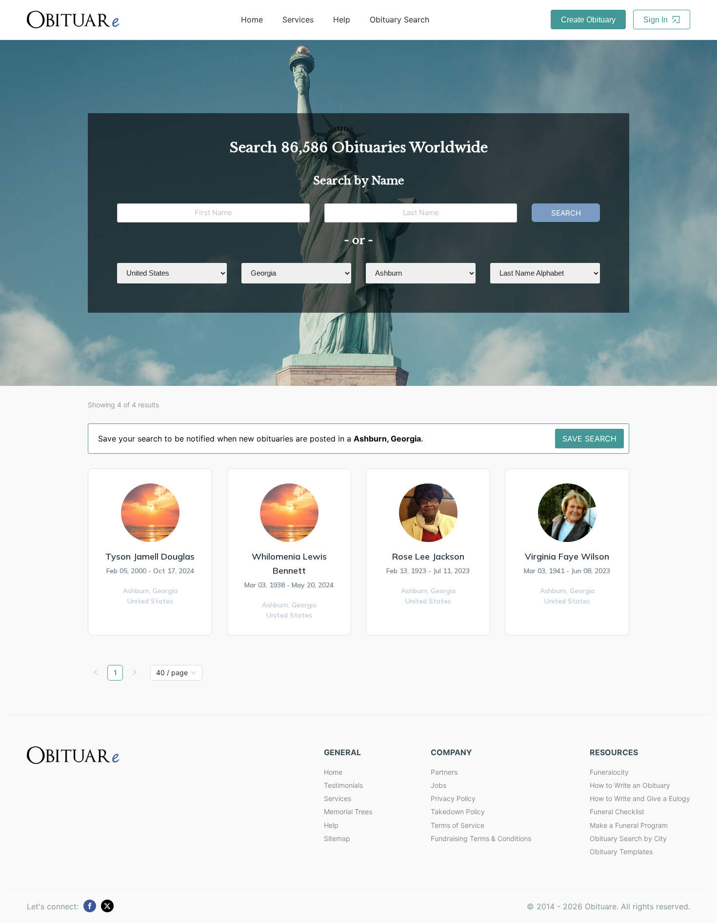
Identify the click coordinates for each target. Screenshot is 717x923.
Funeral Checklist (617, 811)
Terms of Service (457, 825)
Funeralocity (609, 772)
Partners (444, 772)
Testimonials (343, 785)
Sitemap (337, 838)
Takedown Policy (458, 811)
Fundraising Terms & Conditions (481, 838)
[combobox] (172, 672)
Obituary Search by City (628, 838)
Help (341, 19)
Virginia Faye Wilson (567, 556)
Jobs (438, 785)
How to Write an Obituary (630, 785)
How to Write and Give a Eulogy (640, 798)
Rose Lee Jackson (428, 556)
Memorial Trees (348, 811)
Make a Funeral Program (629, 825)
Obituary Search (399, 19)
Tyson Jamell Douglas (150, 556)
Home (252, 19)
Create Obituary (588, 20)
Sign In (656, 20)
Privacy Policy (453, 798)
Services (298, 19)
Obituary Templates (621, 851)
